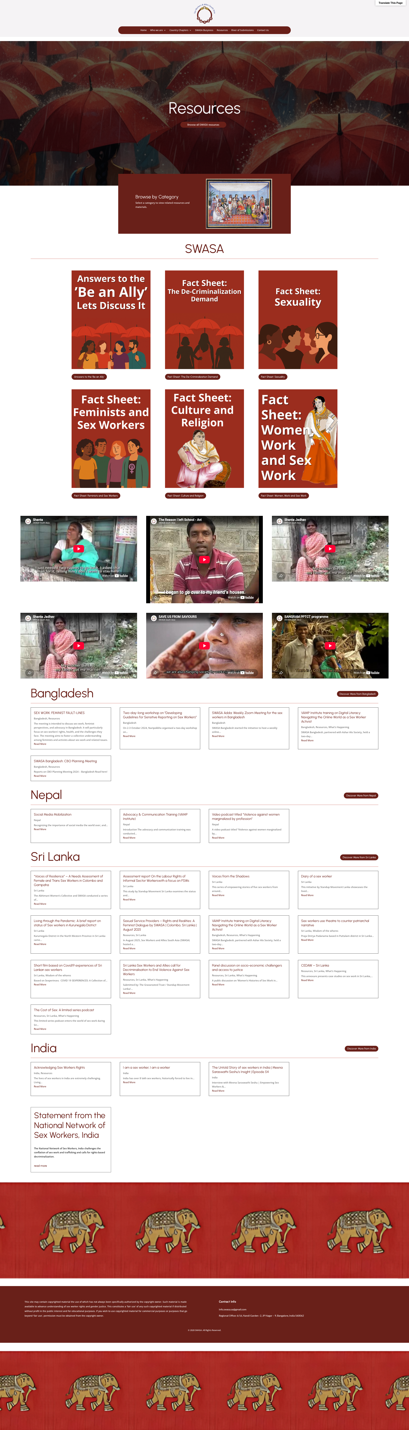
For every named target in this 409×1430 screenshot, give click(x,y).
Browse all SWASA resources (203, 124)
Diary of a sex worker (316, 876)
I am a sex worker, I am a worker (146, 1067)
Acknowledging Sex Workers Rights (59, 1067)
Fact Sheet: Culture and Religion (186, 495)
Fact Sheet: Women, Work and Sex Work (283, 495)
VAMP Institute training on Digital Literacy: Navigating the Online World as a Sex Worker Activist (333, 717)
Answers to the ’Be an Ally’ (89, 376)
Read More (40, 743)
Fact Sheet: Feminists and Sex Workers (96, 495)
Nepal (37, 820)
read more (40, 1165)
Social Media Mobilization (52, 814)
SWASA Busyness (204, 30)
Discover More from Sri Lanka (359, 857)
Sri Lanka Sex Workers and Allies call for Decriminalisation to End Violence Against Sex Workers (156, 969)
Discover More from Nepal (361, 795)
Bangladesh (40, 718)
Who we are (156, 30)
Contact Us (263, 30)
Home (143, 30)
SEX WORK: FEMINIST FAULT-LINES (59, 713)
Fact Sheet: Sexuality (273, 376)
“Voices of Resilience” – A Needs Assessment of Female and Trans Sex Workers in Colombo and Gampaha (68, 880)
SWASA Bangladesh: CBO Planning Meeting (65, 761)
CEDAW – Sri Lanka (315, 965)
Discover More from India (361, 1048)
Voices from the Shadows (230, 876)
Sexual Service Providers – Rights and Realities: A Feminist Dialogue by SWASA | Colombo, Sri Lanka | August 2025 (160, 925)
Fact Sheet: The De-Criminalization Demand (193, 376)
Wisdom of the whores (325, 930)
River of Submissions (242, 30)
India (36, 1073)
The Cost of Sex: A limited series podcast (64, 1010)
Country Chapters (179, 30)
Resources (222, 30)
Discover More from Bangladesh (358, 693)
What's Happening (338, 727)
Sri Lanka (39, 890)
